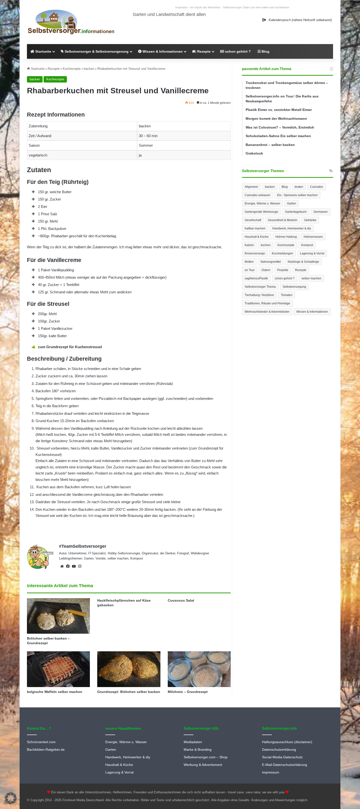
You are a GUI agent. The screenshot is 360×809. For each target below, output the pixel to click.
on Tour (250, 270)
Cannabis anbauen (257, 195)
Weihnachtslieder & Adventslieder (267, 311)
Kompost (307, 245)
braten (299, 187)
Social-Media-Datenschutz (282, 757)
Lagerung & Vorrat (312, 253)
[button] (11, 798)
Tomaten (286, 295)
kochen (266, 245)
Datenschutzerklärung (279, 749)
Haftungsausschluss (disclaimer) (287, 742)
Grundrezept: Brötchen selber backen (128, 692)
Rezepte (203, 51)
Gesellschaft (253, 220)
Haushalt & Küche (257, 236)
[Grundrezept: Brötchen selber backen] (128, 669)
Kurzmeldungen (282, 253)
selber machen (311, 278)
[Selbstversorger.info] (71, 22)
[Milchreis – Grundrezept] (199, 669)
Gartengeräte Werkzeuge (261, 212)
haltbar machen (255, 228)
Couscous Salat (181, 600)
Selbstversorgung (294, 286)
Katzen (249, 245)
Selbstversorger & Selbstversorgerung (96, 51)
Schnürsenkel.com (41, 742)
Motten (249, 261)
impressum (270, 772)
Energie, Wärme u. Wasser (262, 203)
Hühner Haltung (286, 236)
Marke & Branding (198, 749)
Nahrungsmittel (271, 261)
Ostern (266, 270)
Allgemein (251, 187)
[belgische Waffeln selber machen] (58, 669)
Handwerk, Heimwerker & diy (291, 228)
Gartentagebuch (296, 212)
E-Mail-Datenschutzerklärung (284, 765)
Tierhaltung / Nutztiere (259, 295)
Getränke (310, 220)
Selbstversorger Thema (260, 286)
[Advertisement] (287, 362)
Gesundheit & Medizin (282, 220)
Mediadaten (193, 742)
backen (89, 69)
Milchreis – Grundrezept (188, 692)
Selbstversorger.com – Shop (206, 757)
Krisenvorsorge (255, 253)
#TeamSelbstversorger (82, 546)
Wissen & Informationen (162, 51)
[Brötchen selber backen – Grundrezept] (58, 616)
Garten (291, 203)
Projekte (282, 270)
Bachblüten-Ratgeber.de (46, 749)
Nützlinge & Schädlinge (303, 261)
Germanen (320, 212)
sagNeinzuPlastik (256, 278)
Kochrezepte (72, 69)
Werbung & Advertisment (203, 765)
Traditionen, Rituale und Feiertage (267, 303)
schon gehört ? (237, 51)
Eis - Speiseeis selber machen (297, 195)
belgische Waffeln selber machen (54, 692)
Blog (265, 51)
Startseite (42, 51)
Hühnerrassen (313, 236)
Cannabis (316, 187)
